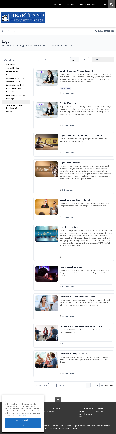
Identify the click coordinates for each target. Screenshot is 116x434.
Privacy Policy (74, 428)
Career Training (48, 412)
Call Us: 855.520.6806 (104, 31)
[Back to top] (58, 410)
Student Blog (98, 412)
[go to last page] (102, 385)
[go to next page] (97, 385)
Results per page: (42, 385)
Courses (10, 31)
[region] (23, 414)
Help (80, 417)
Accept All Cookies (23, 420)
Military (81, 412)
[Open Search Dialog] (111, 4)
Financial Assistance (86, 414)
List (76, 60)
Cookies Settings (23, 426)
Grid (85, 60)
